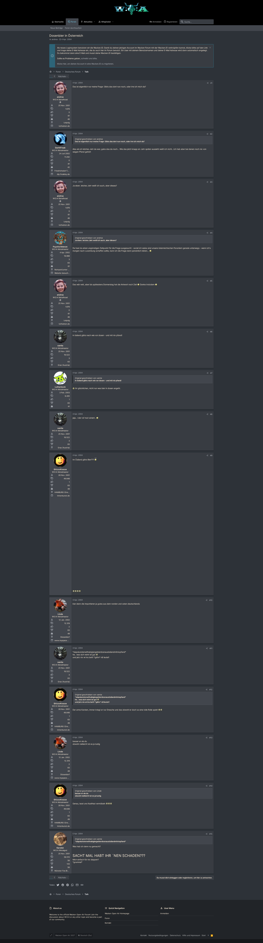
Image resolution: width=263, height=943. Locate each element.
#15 (210, 834)
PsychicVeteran (60, 247)
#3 (211, 182)
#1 (211, 83)
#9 (211, 455)
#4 (211, 233)
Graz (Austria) (64, 365)
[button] (94, 22)
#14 (210, 786)
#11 (211, 648)
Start (204, 935)
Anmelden (164, 913)
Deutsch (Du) (86, 935)
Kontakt (108, 923)
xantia (60, 345)
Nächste (62, 76)
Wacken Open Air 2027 (65, 935)
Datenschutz (175, 935)
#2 (211, 134)
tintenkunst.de (63, 496)
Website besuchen (62, 273)
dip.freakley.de (63, 174)
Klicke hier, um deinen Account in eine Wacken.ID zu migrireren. (85, 64)
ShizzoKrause (60, 469)
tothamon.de (64, 126)
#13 (210, 738)
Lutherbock (60, 387)
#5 (211, 281)
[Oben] (208, 935)
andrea (55, 39)
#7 (211, 373)
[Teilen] (207, 83)
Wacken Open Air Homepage (117, 913)
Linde (60, 614)
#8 (211, 414)
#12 (210, 689)
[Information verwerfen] (209, 47)
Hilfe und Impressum (191, 935)
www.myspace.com (63, 640)
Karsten (60, 848)
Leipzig (67, 122)
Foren (107, 918)
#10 (210, 600)
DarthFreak (60, 148)
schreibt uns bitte (89, 58)
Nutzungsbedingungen (158, 935)
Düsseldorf (65, 637)
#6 (211, 332)
